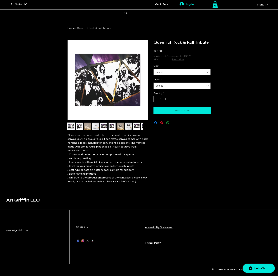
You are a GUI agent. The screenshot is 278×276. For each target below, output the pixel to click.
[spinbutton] (161, 99)
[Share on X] (174, 123)
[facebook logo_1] (78, 240)
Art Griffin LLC (23, 200)
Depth (157, 79)
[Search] (126, 13)
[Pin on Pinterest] (162, 123)
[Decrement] (156, 99)
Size (156, 65)
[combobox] (182, 72)
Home (71, 28)
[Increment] (166, 99)
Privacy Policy (153, 242)
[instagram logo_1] (82, 240)
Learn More (178, 59)
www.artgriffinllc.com (17, 230)
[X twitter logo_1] (87, 240)
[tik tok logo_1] (92, 240)
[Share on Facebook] (156, 123)
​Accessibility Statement (158, 227)
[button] (215, 4)
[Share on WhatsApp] (168, 123)
